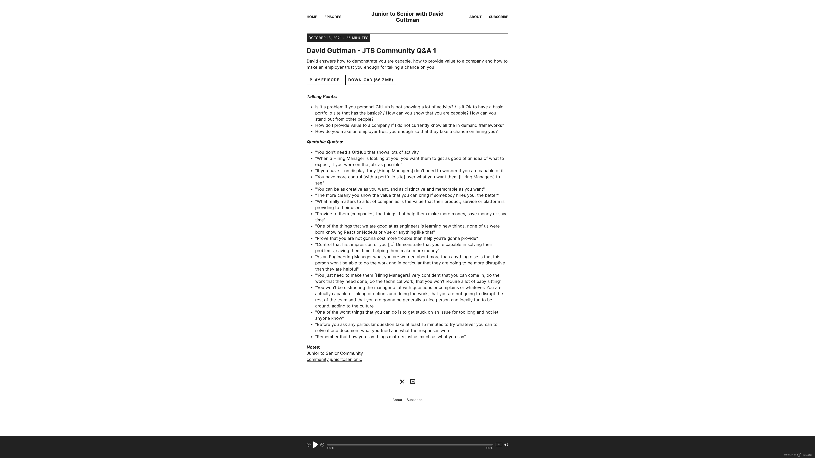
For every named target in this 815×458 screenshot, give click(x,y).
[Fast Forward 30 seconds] (322, 445)
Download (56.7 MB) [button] (370, 80)
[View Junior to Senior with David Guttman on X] (402, 381)
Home (312, 17)
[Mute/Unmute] (506, 444)
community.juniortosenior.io (334, 359)
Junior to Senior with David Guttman (407, 17)
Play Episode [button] (324, 80)
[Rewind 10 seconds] (309, 445)
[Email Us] (412, 381)
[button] (410, 444)
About (475, 17)
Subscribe (498, 17)
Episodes (333, 17)
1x (499, 444)
